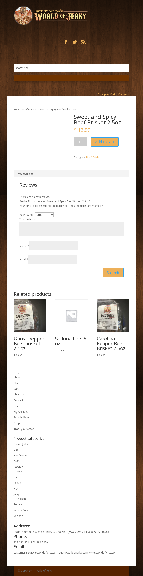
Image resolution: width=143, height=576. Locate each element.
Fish (16, 488)
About (17, 377)
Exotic (17, 483)
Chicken (21, 499)
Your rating (27, 214)
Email (23, 259)
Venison (18, 516)
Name (24, 246)
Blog (16, 383)
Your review (27, 219)
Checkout (123, 94)
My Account (21, 412)
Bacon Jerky (21, 444)
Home (17, 109)
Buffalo (18, 461)
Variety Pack (21, 510)
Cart (16, 388)
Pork (19, 471)
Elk (15, 477)
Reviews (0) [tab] (25, 173)
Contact (18, 400)
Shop (17, 423)
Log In (91, 94)
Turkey (18, 504)
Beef (16, 449)
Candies (18, 467)
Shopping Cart (106, 94)
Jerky (16, 494)
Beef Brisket (29, 109)
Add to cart (105, 141)
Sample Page (21, 417)
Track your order (24, 429)
